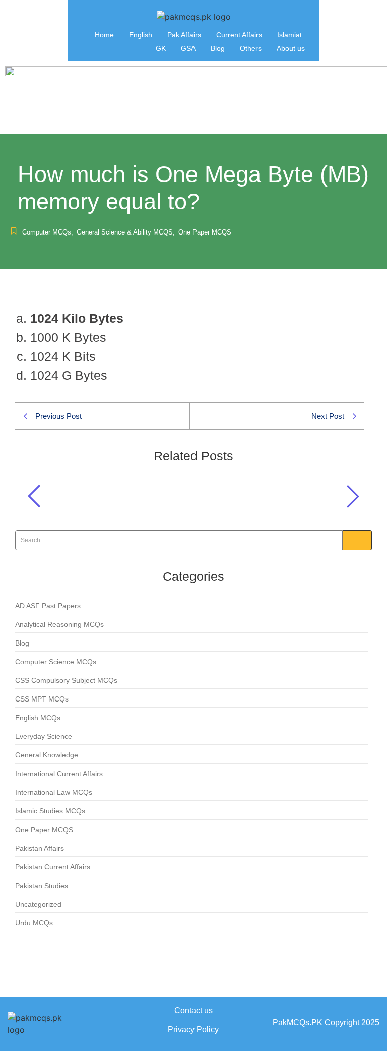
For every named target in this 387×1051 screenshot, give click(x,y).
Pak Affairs (184, 35)
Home (104, 35)
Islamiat (289, 35)
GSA (188, 48)
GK (161, 48)
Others (251, 48)
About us (291, 48)
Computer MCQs (47, 232)
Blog (218, 48)
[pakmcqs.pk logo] (194, 17)
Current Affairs (239, 35)
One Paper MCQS (204, 232)
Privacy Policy (193, 1029)
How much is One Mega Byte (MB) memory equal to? (151, 493)
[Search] (357, 540)
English (140, 35)
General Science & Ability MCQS (126, 232)
